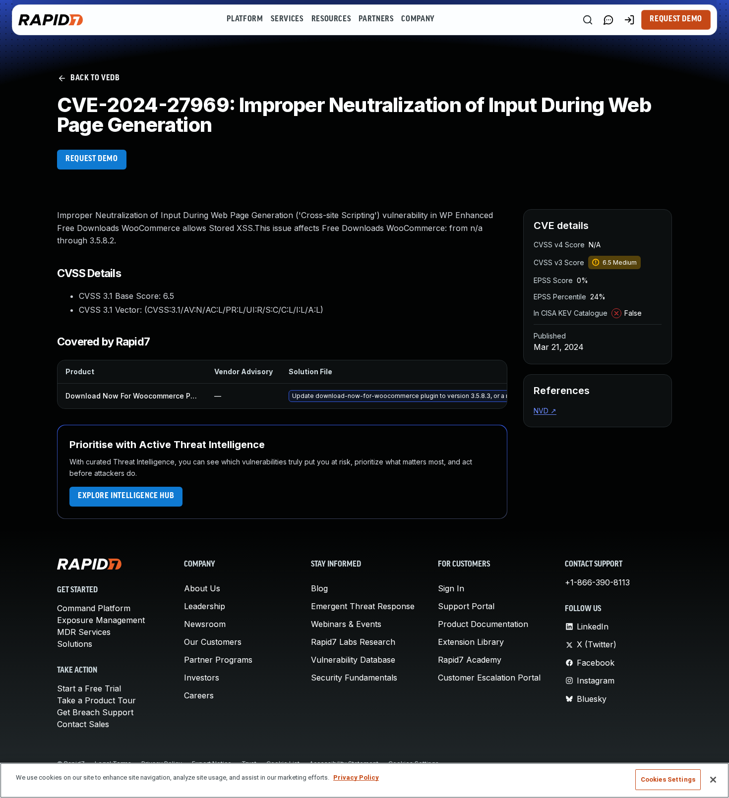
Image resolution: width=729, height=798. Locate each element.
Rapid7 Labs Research (353, 642)
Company (417, 19)
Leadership (204, 606)
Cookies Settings (668, 779)
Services (287, 19)
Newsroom (205, 624)
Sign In (451, 588)
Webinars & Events (346, 624)
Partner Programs (218, 660)
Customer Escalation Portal (489, 678)
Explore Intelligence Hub (126, 496)
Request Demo (676, 19)
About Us (202, 588)
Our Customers (213, 642)
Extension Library (471, 642)
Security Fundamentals (354, 678)
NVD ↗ (545, 410)
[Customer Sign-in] (629, 20)
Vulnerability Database (353, 660)
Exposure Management (101, 620)
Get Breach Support (95, 712)
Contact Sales (83, 724)
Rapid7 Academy (469, 660)
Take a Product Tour (96, 700)
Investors (201, 678)
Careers (199, 695)
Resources (331, 19)
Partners (376, 19)
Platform (245, 19)
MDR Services (84, 632)
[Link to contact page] (608, 20)
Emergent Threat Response (363, 606)
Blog (319, 588)
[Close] (713, 780)
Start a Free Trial (89, 688)
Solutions (74, 644)
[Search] (588, 20)
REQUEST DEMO (91, 159)
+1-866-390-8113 (597, 582)
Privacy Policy (356, 777)
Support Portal (466, 606)
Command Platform (93, 608)
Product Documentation (483, 624)
